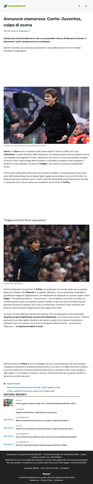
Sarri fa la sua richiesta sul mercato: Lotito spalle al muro (33, 387)
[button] (79, 6)
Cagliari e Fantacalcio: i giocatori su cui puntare (36, 412)
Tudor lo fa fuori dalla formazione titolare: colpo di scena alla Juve (44, 429)
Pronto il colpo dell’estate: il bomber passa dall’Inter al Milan (41, 445)
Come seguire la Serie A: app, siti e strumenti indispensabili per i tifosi (46, 403)
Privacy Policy (47, 480)
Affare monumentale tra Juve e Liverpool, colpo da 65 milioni (42, 420)
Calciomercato (14, 383)
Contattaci (64, 468)
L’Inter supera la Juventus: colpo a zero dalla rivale (31, 391)
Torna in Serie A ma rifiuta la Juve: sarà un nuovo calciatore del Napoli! (46, 437)
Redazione (34, 480)
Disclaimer (58, 480)
